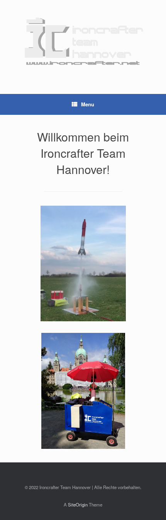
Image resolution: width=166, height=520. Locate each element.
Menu (87, 104)
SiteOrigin (78, 504)
